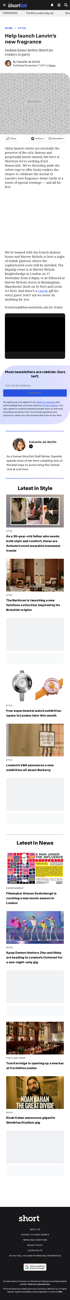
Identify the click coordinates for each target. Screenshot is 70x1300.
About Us (35, 1229)
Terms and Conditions (35, 1240)
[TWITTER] (32, 446)
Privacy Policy (35, 1245)
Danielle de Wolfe (28, 62)
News (52, 65)
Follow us (39, 138)
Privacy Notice (50, 405)
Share (13, 138)
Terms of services (46, 402)
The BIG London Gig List (40, 13)
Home (8, 28)
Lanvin (43, 291)
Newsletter (58, 138)
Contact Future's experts (35, 1235)
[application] (35, 334)
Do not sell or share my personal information (35, 1256)
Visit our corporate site (39, 1284)
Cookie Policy (35, 1250)
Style (22, 28)
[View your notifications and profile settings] (52, 5)
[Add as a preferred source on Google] (35, 1267)
